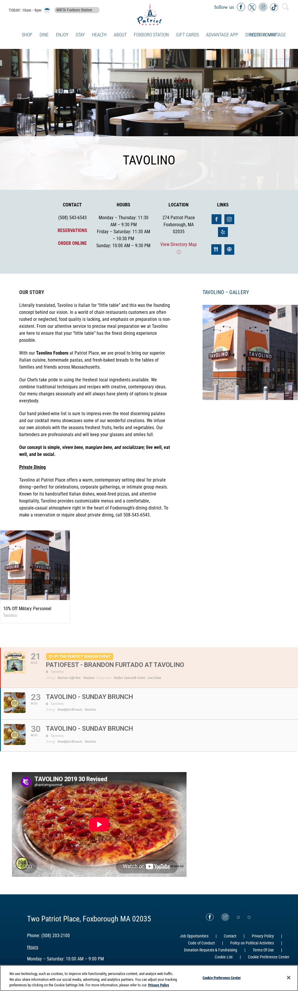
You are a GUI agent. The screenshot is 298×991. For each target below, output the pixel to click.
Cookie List (224, 957)
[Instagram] (225, 917)
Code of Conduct (201, 943)
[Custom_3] (238, 917)
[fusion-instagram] (229, 219)
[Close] (288, 977)
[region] (149, 978)
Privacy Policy (263, 936)
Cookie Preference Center (222, 977)
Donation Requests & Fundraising (210, 950)
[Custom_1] (249, 917)
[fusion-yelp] (223, 232)
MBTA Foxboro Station (74, 10)
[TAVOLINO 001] (250, 352)
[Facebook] (210, 917)
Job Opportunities (194, 936)
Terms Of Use (263, 950)
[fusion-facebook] (216, 219)
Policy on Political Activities (252, 943)
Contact (230, 936)
